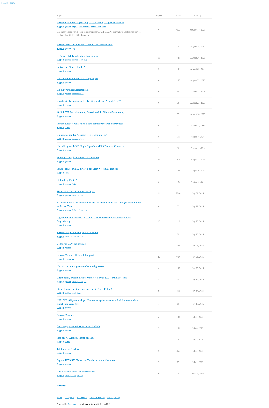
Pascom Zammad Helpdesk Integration (76, 255)
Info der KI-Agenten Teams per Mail (75, 337)
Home (59, 397)
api (73, 259)
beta (104, 26)
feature (67, 128)
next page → (63, 385)
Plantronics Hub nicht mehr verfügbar (76, 191)
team (67, 173)
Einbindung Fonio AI (67, 180)
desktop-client (84, 26)
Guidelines (82, 397)
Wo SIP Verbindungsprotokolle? (73, 89)
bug (73, 48)
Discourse (72, 404)
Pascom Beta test (65, 315)
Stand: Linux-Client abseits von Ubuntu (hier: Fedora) (84, 289)
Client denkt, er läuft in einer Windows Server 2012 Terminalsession (92, 277)
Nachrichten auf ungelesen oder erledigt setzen (80, 266)
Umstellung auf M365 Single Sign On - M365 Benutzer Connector (91, 146)
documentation (78, 94)
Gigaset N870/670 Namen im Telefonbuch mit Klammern (86, 360)
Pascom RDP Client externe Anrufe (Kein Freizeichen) (85, 44)
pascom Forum (8, 3)
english (74, 26)
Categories (69, 397)
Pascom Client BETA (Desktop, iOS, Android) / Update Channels (90, 22)
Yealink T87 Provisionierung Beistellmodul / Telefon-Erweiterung (90, 112)
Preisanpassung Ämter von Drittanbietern (78, 157)
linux (79, 293)
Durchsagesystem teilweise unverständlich (78, 326)
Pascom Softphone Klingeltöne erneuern (77, 232)
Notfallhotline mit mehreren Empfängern (77, 78)
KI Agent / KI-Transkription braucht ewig (78, 55)
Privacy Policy (113, 397)
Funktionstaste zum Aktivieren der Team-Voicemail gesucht (87, 168)
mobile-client (96, 26)
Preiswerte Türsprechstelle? (71, 67)
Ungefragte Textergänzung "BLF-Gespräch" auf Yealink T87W (89, 101)
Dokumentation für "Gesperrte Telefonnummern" (82, 134)
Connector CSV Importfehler (71, 243)
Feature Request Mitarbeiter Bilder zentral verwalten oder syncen (90, 123)
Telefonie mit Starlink (68, 349)
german (68, 26)
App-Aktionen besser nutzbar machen (76, 371)
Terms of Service (97, 397)
